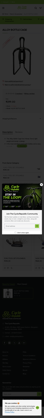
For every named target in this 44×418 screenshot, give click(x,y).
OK (37, 408)
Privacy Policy (9, 412)
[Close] (41, 184)
